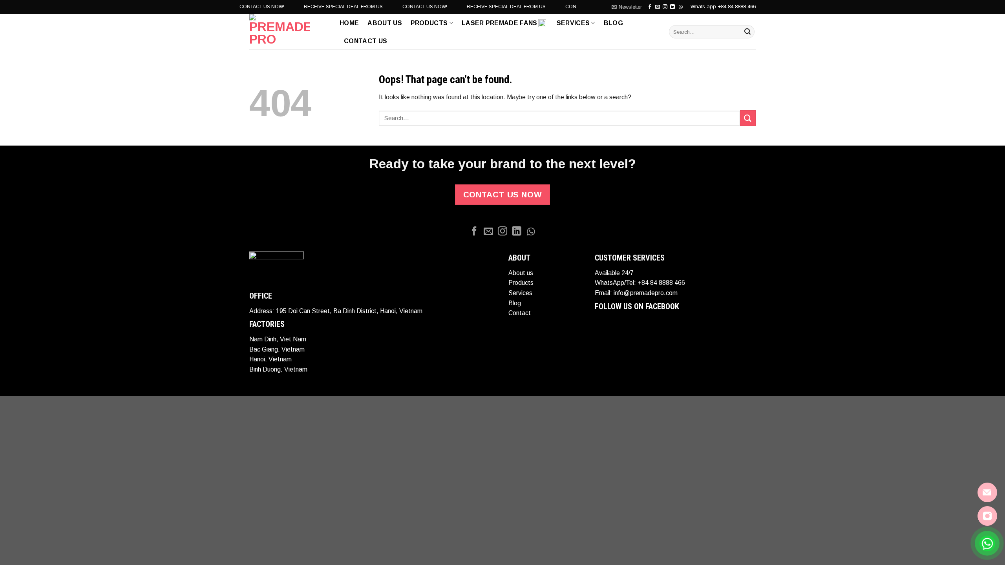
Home (349, 23)
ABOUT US (384, 23)
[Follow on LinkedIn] (516, 231)
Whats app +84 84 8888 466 (723, 6)
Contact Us (365, 41)
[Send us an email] (657, 7)
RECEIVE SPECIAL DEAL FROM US (332, 6)
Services (573, 23)
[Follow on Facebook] (649, 7)
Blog (613, 23)
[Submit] (747, 31)
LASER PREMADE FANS (499, 23)
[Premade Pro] (288, 31)
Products (429, 23)
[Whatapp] (530, 231)
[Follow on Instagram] (665, 7)
